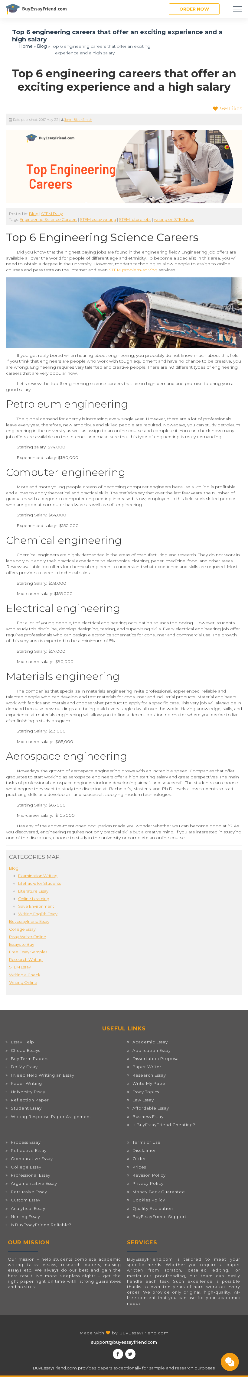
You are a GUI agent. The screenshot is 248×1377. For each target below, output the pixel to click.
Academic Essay (150, 1041)
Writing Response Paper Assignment (51, 1116)
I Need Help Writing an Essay (42, 1075)
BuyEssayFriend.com (144, 1333)
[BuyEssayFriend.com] (36, 9)
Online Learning (33, 898)
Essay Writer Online (27, 936)
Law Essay (143, 1099)
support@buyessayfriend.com (124, 1342)
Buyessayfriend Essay (29, 921)
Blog (42, 46)
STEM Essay (52, 213)
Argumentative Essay (34, 1183)
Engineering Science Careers (48, 219)
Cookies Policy (148, 1200)
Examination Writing (37, 875)
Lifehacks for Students (39, 883)
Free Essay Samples (28, 951)
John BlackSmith (78, 120)
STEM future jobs (135, 219)
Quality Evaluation (152, 1208)
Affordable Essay (150, 1108)
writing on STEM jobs (174, 219)
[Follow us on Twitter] (130, 1354)
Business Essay (148, 1116)
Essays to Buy (21, 944)
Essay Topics (145, 1091)
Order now (194, 9)
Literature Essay (33, 891)
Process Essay (26, 1142)
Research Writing (26, 959)
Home (26, 46)
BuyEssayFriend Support (159, 1216)
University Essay (28, 1091)
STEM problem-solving (133, 270)
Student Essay (26, 1108)
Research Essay (149, 1075)
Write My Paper (149, 1083)
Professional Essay (31, 1175)
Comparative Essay (32, 1158)
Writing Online (23, 982)
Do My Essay (24, 1066)
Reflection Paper (30, 1099)
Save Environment (36, 906)
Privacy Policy (148, 1183)
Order (139, 1158)
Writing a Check (24, 974)
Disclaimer (144, 1150)
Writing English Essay (37, 913)
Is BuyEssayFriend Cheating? (163, 1124)
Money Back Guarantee (158, 1191)
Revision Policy (149, 1175)
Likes (230, 109)
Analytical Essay (28, 1208)
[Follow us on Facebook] (118, 1354)
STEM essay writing (98, 219)
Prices (139, 1167)
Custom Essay (26, 1200)
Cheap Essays (25, 1050)
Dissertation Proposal (156, 1058)
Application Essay (151, 1050)
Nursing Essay (25, 1216)
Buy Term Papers (29, 1058)
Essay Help (22, 1041)
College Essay (22, 929)
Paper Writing (26, 1083)
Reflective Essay (29, 1150)
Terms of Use (146, 1142)
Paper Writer (147, 1066)
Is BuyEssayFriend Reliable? (41, 1224)
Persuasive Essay (29, 1191)
